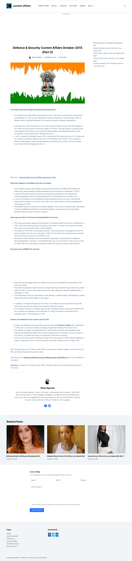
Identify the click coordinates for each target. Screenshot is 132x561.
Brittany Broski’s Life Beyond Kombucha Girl (23, 456)
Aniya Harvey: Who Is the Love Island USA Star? (106, 456)
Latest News (62, 57)
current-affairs (22, 5)
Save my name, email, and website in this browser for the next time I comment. (56, 504)
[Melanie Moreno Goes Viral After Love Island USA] (66, 439)
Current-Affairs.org (21, 349)
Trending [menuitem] (83, 6)
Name (33, 480)
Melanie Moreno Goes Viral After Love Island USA (66, 456)
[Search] (124, 6)
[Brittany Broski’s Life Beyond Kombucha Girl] (25, 439)
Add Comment (36, 487)
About (9, 533)
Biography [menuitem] (63, 6)
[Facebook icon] (45, 405)
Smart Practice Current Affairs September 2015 (38, 177)
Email (58, 480)
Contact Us (11, 539)
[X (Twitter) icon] (49, 405)
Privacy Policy (12, 546)
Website (83, 480)
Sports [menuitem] (53, 6)
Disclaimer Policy (13, 544)
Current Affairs (12, 541)
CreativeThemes (41, 558)
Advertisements (12, 536)
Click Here (14, 365)
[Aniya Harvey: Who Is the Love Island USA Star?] (106, 439)
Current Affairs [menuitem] (43, 6)
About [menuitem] (90, 6)
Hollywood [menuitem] (73, 6)
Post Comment (37, 510)
